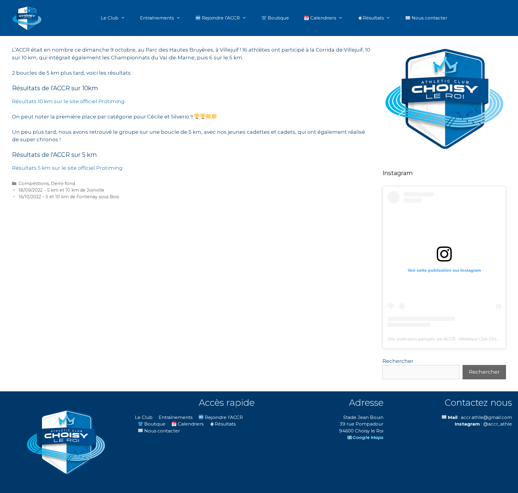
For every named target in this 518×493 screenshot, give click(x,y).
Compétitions (34, 183)
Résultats (373, 18)
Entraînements (157, 18)
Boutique (277, 18)
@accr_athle (497, 424)
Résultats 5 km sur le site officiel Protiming (67, 168)
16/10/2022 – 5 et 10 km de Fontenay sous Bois (69, 196)
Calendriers (322, 18)
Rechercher (398, 361)
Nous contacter (428, 18)
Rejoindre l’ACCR (220, 18)
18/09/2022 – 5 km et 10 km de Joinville (61, 190)
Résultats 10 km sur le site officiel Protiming (68, 101)
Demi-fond (63, 183)
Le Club (109, 18)
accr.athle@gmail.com (486, 417)
